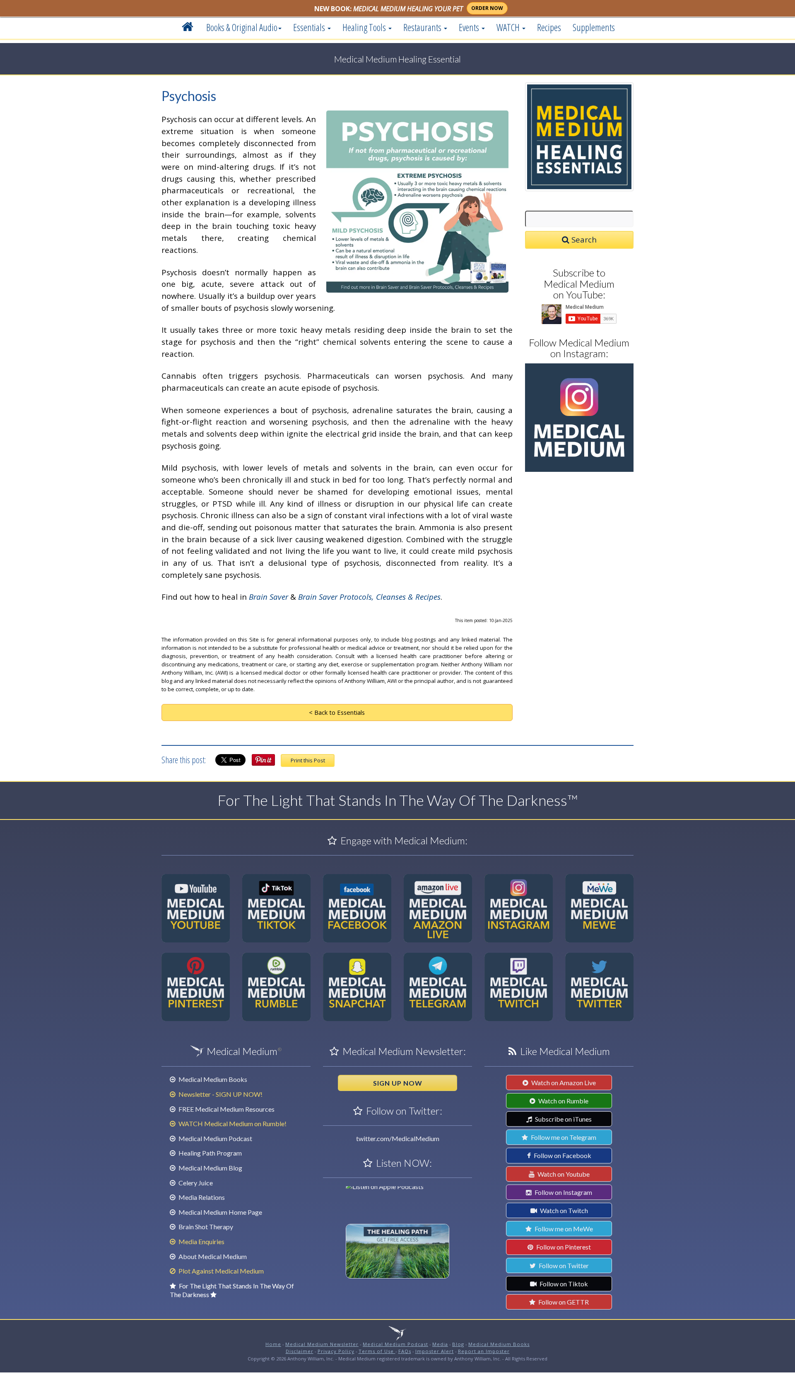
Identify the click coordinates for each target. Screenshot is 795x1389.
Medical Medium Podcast (214, 1138)
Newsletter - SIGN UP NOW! (220, 1094)
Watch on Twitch (563, 1210)
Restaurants (423, 27)
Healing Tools (365, 27)
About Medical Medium (212, 1256)
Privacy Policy (336, 1351)
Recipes (549, 27)
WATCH (508, 27)
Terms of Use (377, 1351)
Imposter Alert (434, 1351)
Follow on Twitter (563, 1265)
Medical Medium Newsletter (322, 1344)
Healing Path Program (209, 1153)
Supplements (594, 27)
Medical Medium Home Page (219, 1212)
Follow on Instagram (562, 1192)
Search (583, 239)
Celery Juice (195, 1183)
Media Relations (201, 1197)
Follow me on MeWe (563, 1229)
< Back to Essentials (337, 712)
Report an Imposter (484, 1351)
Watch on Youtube (563, 1174)
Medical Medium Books (212, 1079)
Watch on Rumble (562, 1101)
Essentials (310, 27)
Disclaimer (299, 1351)
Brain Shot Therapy (205, 1226)
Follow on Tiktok (563, 1284)
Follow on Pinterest (563, 1247)
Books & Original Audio (241, 27)
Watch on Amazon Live (563, 1082)
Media (440, 1344)
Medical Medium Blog (209, 1168)
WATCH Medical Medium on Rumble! (232, 1123)
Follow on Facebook (561, 1155)
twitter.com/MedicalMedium (397, 1138)
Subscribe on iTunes (563, 1119)
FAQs (404, 1351)
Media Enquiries (200, 1241)
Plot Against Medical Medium (220, 1271)
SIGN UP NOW (397, 1083)
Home (273, 1344)
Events (470, 27)
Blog (458, 1344)
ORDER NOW (487, 8)
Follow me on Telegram (563, 1137)
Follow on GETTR (563, 1302)
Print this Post (308, 760)
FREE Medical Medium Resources (226, 1109)
